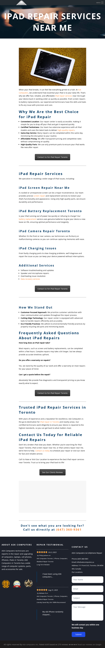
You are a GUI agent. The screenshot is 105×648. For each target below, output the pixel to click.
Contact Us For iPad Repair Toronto (52, 157)
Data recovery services (30, 279)
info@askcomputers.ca (85, 562)
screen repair (39, 196)
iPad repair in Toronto (49, 422)
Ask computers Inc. (31, 644)
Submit (78, 634)
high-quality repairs (66, 130)
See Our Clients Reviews (52, 472)
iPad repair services (63, 96)
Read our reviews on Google (89, 644)
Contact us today (42, 450)
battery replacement (27, 219)
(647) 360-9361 (69, 529)
